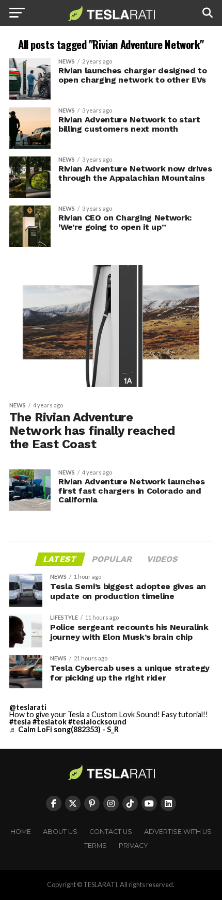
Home (20, 831)
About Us (60, 831)
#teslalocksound (97, 721)
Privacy (133, 845)
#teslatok (50, 721)
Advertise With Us (178, 831)
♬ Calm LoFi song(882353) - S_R (64, 729)
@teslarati (27, 707)
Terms (95, 845)
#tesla (20, 721)
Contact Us (110, 831)
